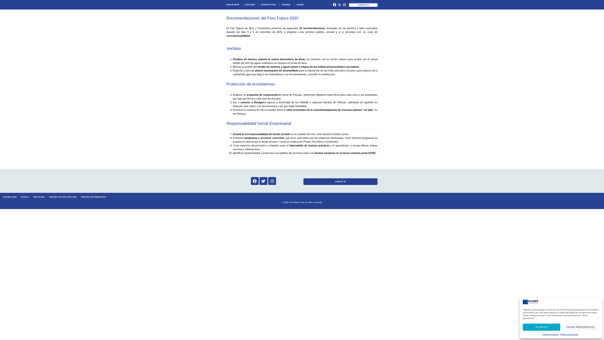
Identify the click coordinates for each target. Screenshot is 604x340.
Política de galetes (550, 334)
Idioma (300, 5)
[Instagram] (344, 4)
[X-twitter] (339, 4)
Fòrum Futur (268, 5)
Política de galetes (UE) (63, 197)
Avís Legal (39, 197)
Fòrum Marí (232, 5)
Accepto (541, 327)
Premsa (286, 5)
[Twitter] (263, 181)
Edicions (250, 5)
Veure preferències (580, 327)
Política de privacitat (569, 334)
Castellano (10, 197)
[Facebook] (334, 4)
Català (25, 197)
